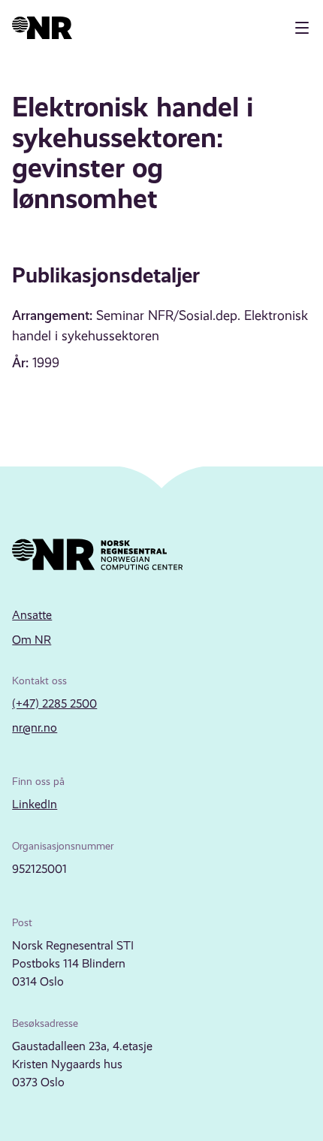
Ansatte (32, 615)
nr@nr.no (34, 727)
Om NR (31, 639)
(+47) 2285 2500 (54, 703)
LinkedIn (34, 804)
